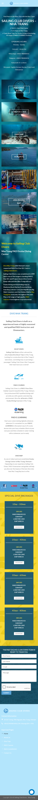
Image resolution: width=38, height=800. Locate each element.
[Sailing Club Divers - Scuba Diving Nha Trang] (19, 3)
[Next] (36, 488)
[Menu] (2, 3)
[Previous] (2, 488)
